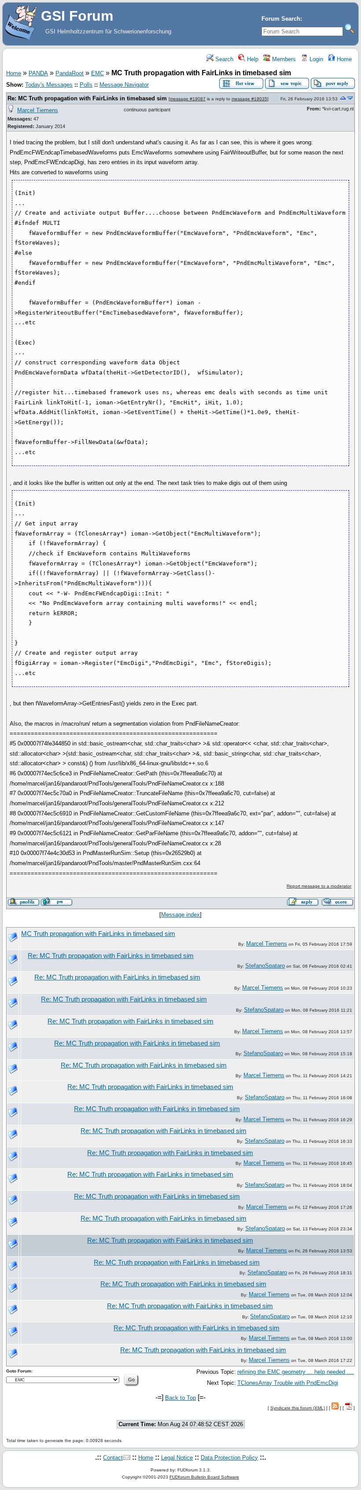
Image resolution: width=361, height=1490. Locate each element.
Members (283, 59)
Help (251, 59)
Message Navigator (124, 84)
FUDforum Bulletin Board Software (204, 1477)
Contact (113, 1457)
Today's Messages (49, 84)
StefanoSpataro (265, 965)
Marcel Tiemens (37, 110)
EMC (97, 73)
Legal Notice (177, 1457)
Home (343, 59)
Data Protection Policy (229, 1457)
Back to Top (180, 1398)
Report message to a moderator (319, 886)
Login (315, 59)
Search (223, 59)
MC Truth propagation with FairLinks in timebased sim (98, 933)
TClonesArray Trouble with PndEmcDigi (287, 1383)
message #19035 (249, 98)
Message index (180, 914)
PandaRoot (69, 73)
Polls (86, 84)
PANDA (38, 73)
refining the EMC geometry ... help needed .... (295, 1372)
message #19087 (188, 98)
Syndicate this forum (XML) (297, 1408)
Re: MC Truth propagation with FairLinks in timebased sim (87, 98)
